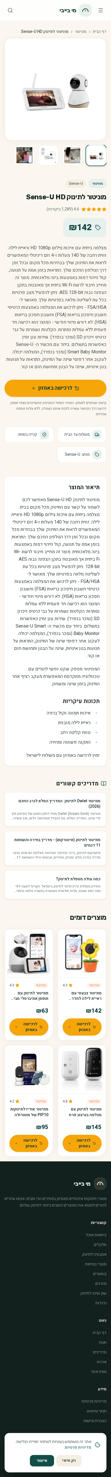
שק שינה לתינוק (93, 1293)
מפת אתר (98, 1372)
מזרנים (100, 1284)
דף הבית (99, 32)
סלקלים (100, 1245)
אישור (42, 1461)
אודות (101, 1362)
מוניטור (81, 32)
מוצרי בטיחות (95, 1264)
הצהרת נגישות (94, 1421)
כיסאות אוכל (96, 1235)
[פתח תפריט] (100, 10)
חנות (102, 1342)
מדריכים (99, 1352)
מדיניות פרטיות (94, 1401)
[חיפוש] (10, 10)
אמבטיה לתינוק (94, 1254)
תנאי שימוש (96, 1411)
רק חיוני (69, 1461)
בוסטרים (99, 1274)
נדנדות (100, 1303)
